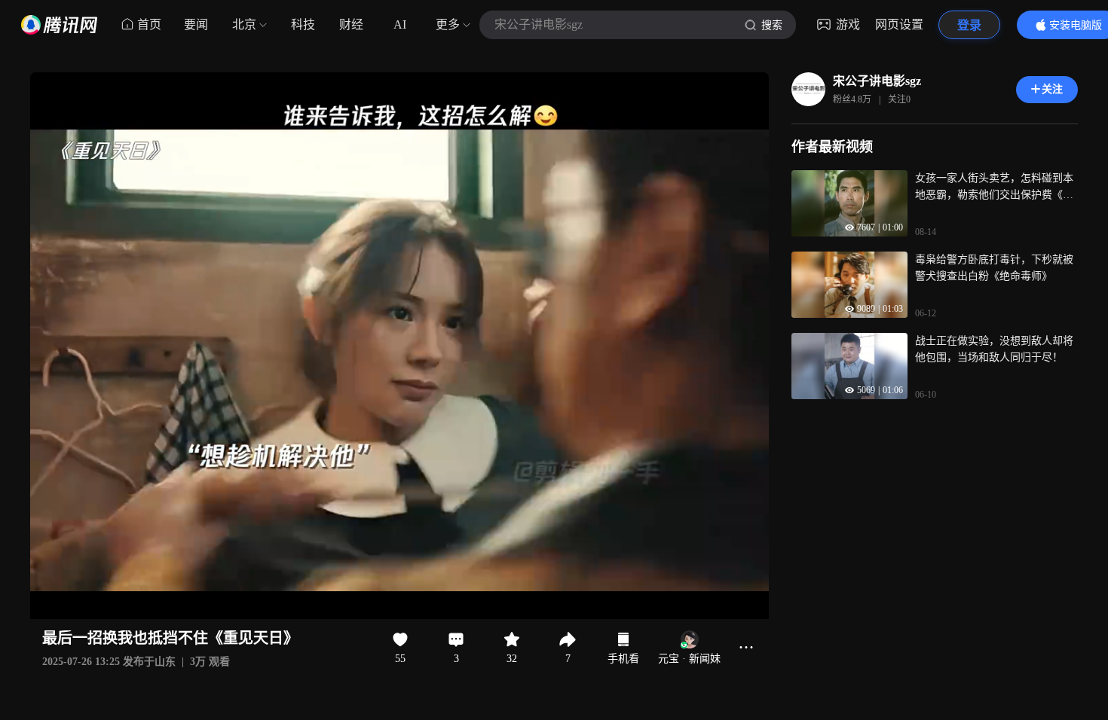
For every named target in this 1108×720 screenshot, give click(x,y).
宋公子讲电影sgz (877, 81)
